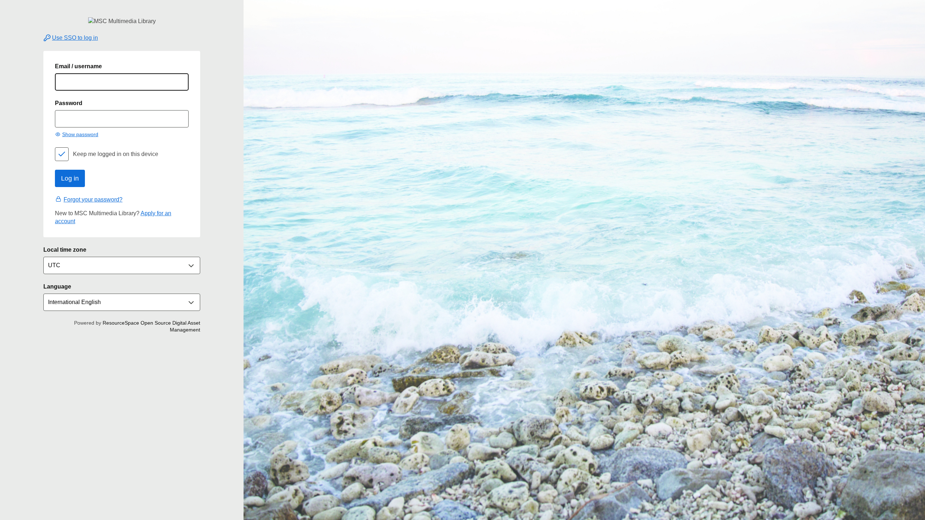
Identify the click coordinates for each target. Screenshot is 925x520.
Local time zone (64, 250)
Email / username (78, 66)
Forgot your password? (93, 199)
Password (68, 103)
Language (57, 286)
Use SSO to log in (75, 38)
